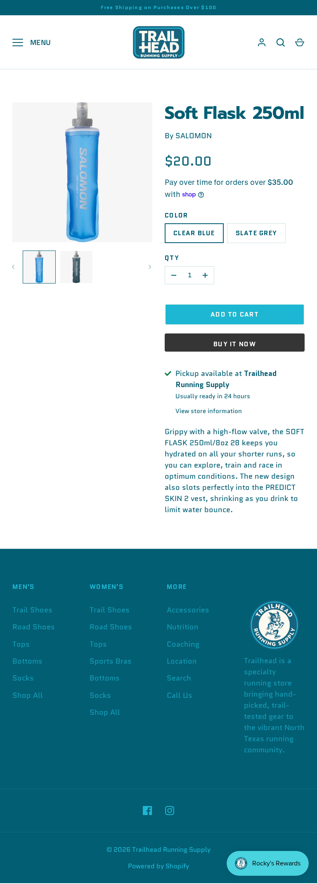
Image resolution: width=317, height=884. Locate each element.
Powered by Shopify (158, 866)
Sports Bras (111, 661)
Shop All (27, 695)
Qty (172, 257)
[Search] (281, 42)
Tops (21, 644)
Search (179, 678)
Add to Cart (235, 314)
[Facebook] (147, 810)
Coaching (183, 644)
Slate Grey (256, 233)
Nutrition (183, 627)
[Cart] (300, 42)
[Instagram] (170, 810)
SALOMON (193, 135)
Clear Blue (194, 233)
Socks (23, 678)
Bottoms (27, 661)
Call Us (179, 695)
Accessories (188, 610)
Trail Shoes (32, 610)
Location (182, 661)
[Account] (262, 42)
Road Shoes (33, 627)
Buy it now (234, 344)
